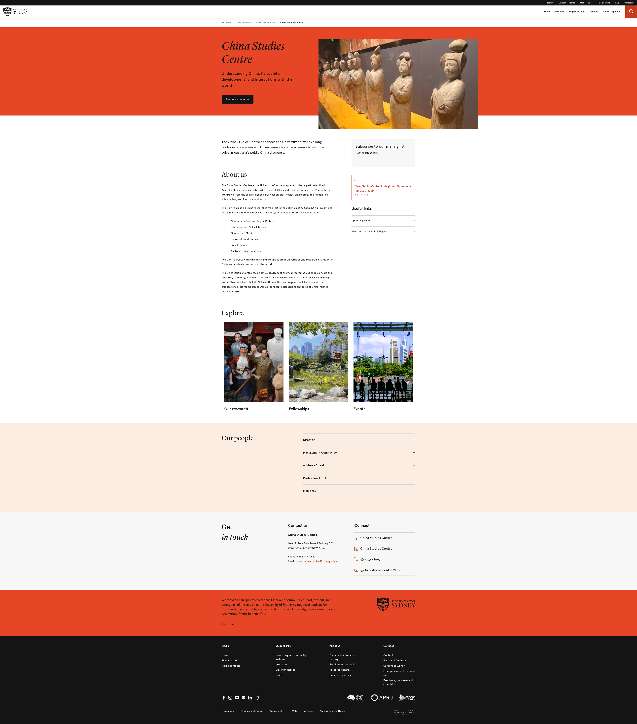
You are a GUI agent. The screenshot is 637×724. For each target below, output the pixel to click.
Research (559, 11)
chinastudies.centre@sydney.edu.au (317, 561)
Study (547, 11)
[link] (550, 3)
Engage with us (577, 11)
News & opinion (611, 11)
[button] (631, 11)
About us (593, 11)
